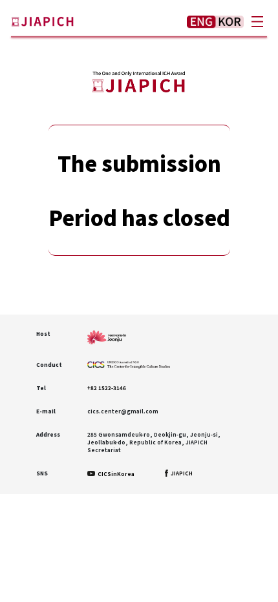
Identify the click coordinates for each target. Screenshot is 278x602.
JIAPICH (181, 473)
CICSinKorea (115, 473)
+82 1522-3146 (106, 387)
